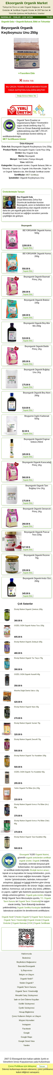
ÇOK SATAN (27, 17)
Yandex (26, 1045)
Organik (36, 861)
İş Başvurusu (26, 970)
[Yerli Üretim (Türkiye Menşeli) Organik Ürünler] (19, 116)
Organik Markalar (19, 923)
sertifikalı (47, 857)
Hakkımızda (26, 954)
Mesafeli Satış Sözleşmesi (26, 995)
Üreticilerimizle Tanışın (14, 192)
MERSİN (29, 162)
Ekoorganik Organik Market (26, 3)
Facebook (26, 1029)
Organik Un (16, 168)
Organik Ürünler (34, 920)
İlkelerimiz (26, 958)
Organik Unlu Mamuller (31, 168)
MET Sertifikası (32, 175)
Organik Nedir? (8, 917)
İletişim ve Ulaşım (26, 974)
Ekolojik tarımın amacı (39, 870)
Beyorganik (30, 156)
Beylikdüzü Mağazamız (26, 962)
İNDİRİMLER (6, 17)
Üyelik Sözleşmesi (26, 1008)
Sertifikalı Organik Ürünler (23, 10)
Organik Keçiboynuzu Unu (26, 178)
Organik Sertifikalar (42, 923)
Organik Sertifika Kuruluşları (29, 907)
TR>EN (49, 17)
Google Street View (26, 1041)
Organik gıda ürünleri (34, 895)
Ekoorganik (24, 854)
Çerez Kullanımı (18, 1016)
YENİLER (17, 17)
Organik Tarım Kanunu (40, 917)
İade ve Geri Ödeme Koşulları (26, 999)
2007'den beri (42, 10)
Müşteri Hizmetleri (26, 1020)
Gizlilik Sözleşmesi (26, 1004)
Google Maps (26, 1037)
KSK (30, 923)
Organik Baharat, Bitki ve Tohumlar (33, 22)
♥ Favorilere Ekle (26, 73)
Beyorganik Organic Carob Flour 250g (34, 150)
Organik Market (41, 854)
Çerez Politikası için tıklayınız (22, 1066)
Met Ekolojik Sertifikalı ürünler (37, 172)
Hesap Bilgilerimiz (26, 1012)
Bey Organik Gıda (30, 153)
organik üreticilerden (34, 857)
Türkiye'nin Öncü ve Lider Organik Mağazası (21, 7)
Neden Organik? (23, 917)
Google (27, 1033)
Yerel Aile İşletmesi (17, 13)
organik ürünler (25, 861)
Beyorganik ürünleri (21, 165)
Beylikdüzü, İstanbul (35, 13)
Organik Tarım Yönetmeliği (29, 901)
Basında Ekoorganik (26, 966)
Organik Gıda (7, 22)
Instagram (26, 1024)
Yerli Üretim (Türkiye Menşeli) (30, 159)
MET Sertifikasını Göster (14, 139)
